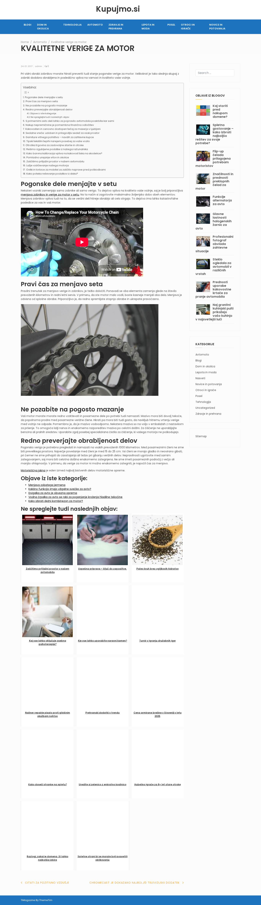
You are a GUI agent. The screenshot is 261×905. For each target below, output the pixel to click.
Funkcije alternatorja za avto (222, 200)
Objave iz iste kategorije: (43, 113)
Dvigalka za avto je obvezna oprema (52, 493)
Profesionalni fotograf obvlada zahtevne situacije (214, 243)
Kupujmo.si (118, 9)
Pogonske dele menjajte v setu (44, 97)
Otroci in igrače (188, 26)
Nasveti (200, 378)
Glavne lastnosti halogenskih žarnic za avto (213, 221)
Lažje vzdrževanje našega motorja (47, 165)
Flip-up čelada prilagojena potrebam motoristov (213, 158)
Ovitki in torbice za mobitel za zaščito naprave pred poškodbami (66, 169)
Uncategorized (205, 408)
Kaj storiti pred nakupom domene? (220, 111)
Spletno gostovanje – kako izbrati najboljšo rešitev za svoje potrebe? (214, 134)
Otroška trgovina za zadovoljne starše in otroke (55, 145)
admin (38, 66)
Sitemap (201, 436)
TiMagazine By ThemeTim (36, 900)
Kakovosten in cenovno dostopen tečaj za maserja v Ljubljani (63, 129)
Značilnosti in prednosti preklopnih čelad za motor (214, 181)
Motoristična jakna (33, 470)
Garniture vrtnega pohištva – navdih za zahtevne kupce (60, 137)
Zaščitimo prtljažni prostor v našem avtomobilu (55, 161)
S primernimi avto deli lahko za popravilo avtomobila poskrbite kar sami (70, 121)
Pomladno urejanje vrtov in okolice (47, 157)
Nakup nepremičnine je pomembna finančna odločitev (60, 125)
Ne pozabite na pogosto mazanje (46, 105)
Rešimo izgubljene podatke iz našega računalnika (57, 149)
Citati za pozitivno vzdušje (47, 883)
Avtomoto (95, 25)
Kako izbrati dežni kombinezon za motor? (55, 501)
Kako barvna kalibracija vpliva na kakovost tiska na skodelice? (64, 153)
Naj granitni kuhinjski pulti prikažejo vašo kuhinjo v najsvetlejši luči (214, 312)
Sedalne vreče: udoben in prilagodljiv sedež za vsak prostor (63, 133)
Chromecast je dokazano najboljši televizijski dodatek (134, 883)
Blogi (27, 25)
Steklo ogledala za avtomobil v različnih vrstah (213, 266)
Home (25, 42)
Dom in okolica (43, 26)
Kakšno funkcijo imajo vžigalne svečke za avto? (59, 489)
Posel (171, 25)
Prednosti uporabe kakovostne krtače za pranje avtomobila (213, 289)
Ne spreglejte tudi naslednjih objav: (50, 117)
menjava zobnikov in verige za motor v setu (50, 194)
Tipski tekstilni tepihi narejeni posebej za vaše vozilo (58, 141)
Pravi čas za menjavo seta (42, 101)
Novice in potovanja (217, 26)
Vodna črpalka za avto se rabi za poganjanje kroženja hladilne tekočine (75, 497)
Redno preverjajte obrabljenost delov (49, 109)
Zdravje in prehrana (116, 26)
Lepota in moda (148, 26)
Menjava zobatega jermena (46, 485)
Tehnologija (72, 25)
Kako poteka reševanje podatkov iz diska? (52, 173)
